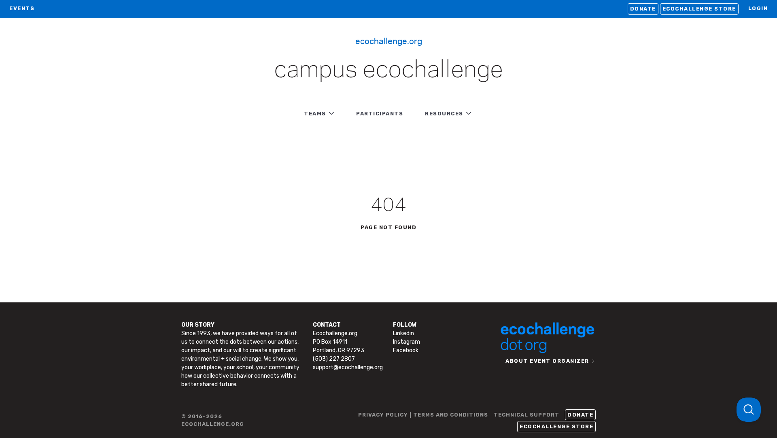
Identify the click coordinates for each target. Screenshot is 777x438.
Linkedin (403, 333)
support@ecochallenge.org (348, 367)
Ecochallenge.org (388, 40)
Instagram (406, 341)
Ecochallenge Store (699, 9)
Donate (643, 9)
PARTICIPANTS (379, 114)
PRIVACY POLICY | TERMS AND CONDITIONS (423, 415)
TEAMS (315, 114)
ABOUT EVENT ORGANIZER (547, 361)
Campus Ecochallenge (388, 70)
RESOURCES (444, 114)
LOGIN (758, 8)
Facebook (405, 350)
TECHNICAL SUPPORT (526, 415)
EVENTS (21, 8)
